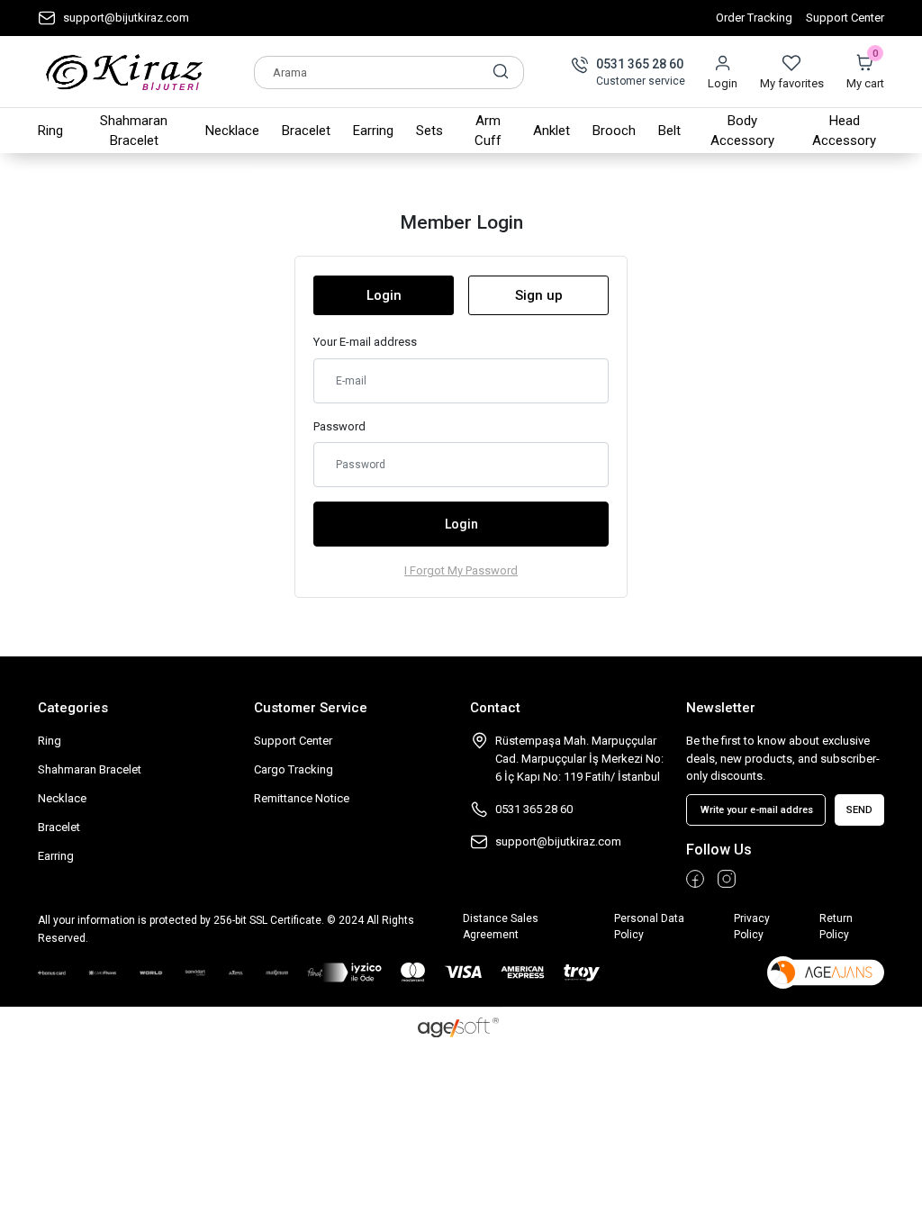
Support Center (845, 17)
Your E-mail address (365, 341)
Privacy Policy (752, 926)
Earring (373, 130)
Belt (669, 130)
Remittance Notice (301, 798)
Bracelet (306, 130)
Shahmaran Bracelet (133, 131)
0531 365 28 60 (639, 64)
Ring (50, 130)
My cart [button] (865, 72)
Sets (429, 130)
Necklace (232, 130)
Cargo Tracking (293, 769)
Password (339, 426)
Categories (73, 708)
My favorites (792, 83)
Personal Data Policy (649, 926)
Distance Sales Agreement (500, 926)
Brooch (614, 130)
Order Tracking (754, 17)
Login (722, 83)
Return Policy (836, 926)
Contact (495, 708)
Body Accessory (742, 131)
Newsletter (720, 708)
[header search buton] (501, 71)
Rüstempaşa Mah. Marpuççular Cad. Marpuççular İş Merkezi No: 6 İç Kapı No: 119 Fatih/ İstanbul (579, 758)
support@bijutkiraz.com (126, 17)
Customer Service (310, 708)
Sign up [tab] (539, 295)
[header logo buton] (125, 72)
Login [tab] (384, 295)
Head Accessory (844, 131)
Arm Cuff (488, 131)
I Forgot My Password (461, 570)
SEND (859, 810)
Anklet (551, 130)
